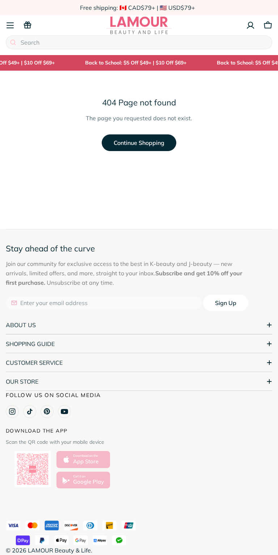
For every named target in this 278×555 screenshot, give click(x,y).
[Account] (250, 25)
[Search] (13, 42)
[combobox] (139, 42)
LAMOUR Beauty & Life (59, 550)
